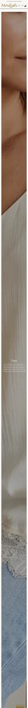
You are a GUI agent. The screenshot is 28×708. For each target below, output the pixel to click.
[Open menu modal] (22, 5)
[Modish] (9, 5)
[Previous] (3, 1)
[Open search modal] (19, 5)
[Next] (24, 1)
